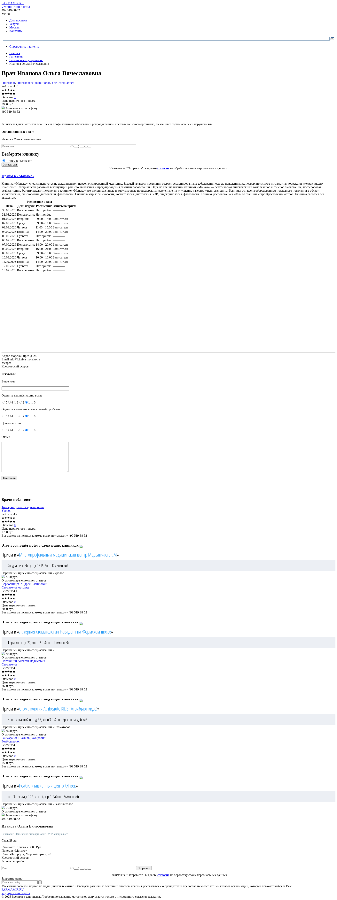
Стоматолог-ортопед (15, 587)
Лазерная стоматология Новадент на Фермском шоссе (65, 631)
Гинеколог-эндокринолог (33, 82)
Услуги (14, 24)
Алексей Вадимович (23, 661)
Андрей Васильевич (24, 584)
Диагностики (18, 20)
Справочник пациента (24, 46)
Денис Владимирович (23, 507)
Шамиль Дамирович (23, 738)
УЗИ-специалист (62, 82)
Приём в (18, 176)
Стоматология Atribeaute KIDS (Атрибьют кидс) (58, 708)
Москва (14, 27)
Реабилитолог (11, 741)
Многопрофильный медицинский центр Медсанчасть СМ (68, 554)
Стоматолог (9, 664)
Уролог (6, 510)
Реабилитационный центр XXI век (47, 785)
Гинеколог (8, 82)
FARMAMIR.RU (16, 5)
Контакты (15, 31)
